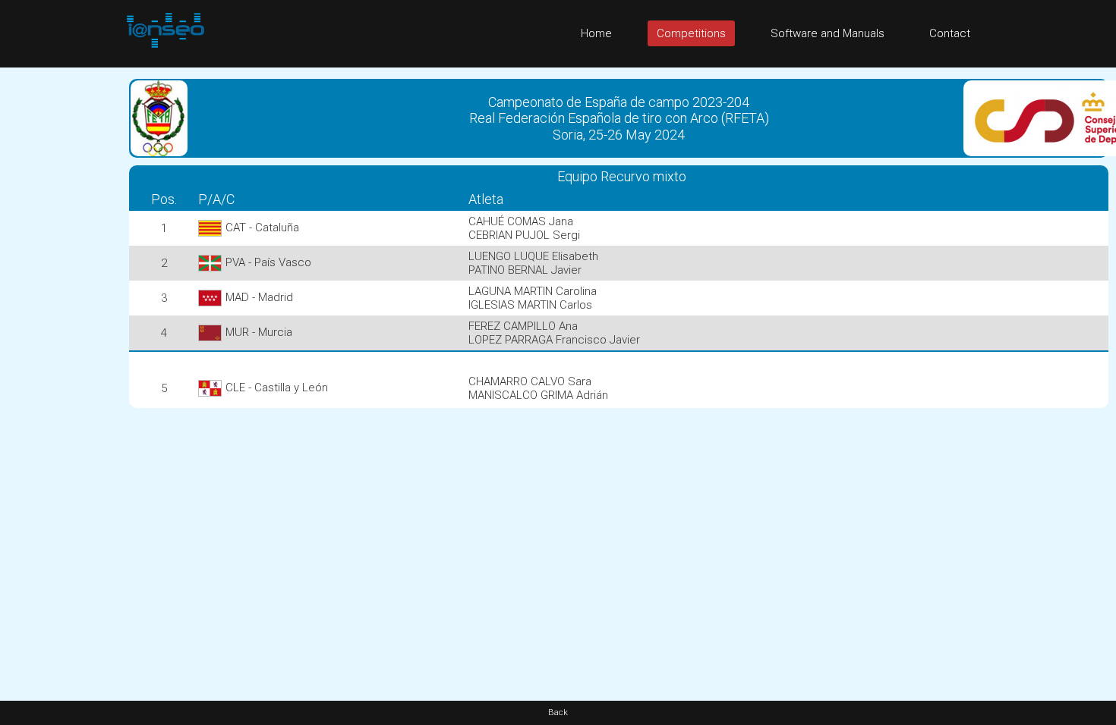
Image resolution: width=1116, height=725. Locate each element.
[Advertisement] (60, 295)
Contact (949, 33)
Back (558, 712)
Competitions (691, 33)
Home (596, 33)
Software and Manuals (827, 33)
